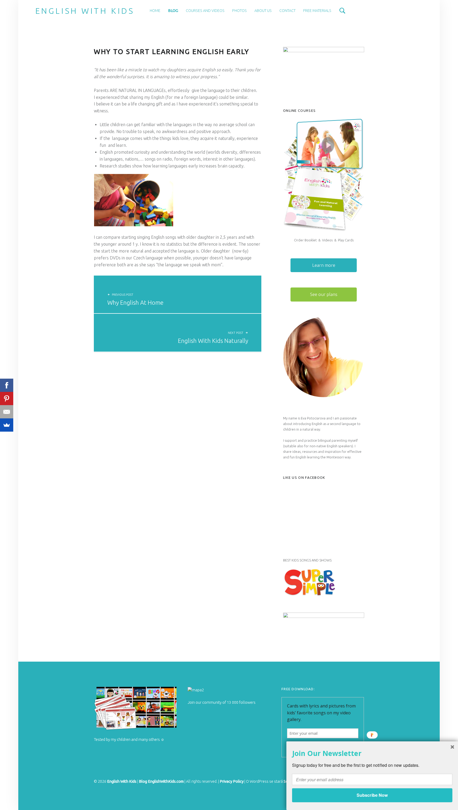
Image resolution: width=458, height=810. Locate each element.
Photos (239, 10)
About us (263, 10)
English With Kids (84, 10)
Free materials (317, 10)
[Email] (6, 411)
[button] (372, 753)
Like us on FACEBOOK (304, 477)
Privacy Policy (232, 781)
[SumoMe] (6, 425)
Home (155, 10)
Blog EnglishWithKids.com (161, 781)
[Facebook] (6, 385)
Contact (287, 10)
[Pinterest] (6, 398)
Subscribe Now (371, 795)
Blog (173, 10)
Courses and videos (205, 10)
